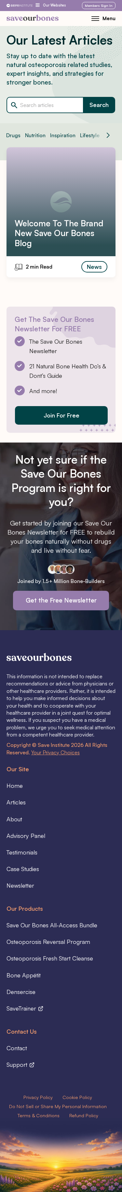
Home (15, 785)
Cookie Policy (77, 1097)
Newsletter (20, 885)
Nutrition (35, 135)
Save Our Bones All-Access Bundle (52, 925)
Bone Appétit (24, 975)
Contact (17, 1048)
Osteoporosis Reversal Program (48, 941)
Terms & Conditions (39, 1115)
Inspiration (62, 135)
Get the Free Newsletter (61, 600)
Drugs (13, 135)
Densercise (21, 991)
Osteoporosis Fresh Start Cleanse (50, 958)
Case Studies (23, 868)
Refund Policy (83, 1115)
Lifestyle (90, 135)
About (14, 819)
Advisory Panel (26, 835)
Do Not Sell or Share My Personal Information (58, 1106)
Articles (16, 802)
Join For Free (61, 415)
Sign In (99, 5)
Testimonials (22, 852)
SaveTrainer (22, 1008)
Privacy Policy (38, 1097)
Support (18, 1064)
